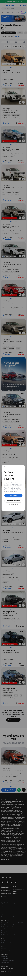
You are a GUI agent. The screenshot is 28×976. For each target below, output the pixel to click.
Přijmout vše (13, 495)
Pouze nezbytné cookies (13, 500)
